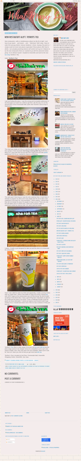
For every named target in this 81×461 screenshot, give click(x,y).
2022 (56, 184)
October (59, 206)
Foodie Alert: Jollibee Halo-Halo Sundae (66, 271)
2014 (56, 292)
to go (23, 368)
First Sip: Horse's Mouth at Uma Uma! (65, 228)
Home (27, 413)
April (58, 279)
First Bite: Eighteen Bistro (63, 223)
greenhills (30, 366)
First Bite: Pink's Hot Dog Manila (64, 251)
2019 (56, 191)
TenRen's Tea (19, 368)
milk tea (42, 347)
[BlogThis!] (31, 364)
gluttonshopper (24, 366)
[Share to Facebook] (33, 364)
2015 (56, 290)
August (59, 211)
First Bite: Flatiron (61, 244)
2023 (56, 181)
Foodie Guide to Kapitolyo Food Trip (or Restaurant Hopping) (67, 99)
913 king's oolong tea (13, 366)
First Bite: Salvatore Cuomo (63, 253)
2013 (56, 295)
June (58, 216)
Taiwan (10, 368)
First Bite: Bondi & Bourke (63, 233)
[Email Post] (27, 364)
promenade (41, 366)
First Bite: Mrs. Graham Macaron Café (65, 218)
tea (47, 294)
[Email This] (30, 364)
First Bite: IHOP (60, 238)
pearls (46, 152)
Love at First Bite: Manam (63, 268)
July (58, 214)
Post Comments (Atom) (17, 416)
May (58, 276)
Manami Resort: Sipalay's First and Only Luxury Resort (67, 136)
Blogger (43, 451)
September (59, 209)
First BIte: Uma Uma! (61, 226)
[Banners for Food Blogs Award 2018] (14, 426)
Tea (12, 347)
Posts (8, 439)
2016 (56, 199)
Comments (10, 442)
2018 (56, 194)
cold (19, 366)
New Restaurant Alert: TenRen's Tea (65, 231)
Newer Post (8, 413)
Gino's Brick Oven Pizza (62, 235)
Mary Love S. (56, 336)
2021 (56, 186)
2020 (56, 189)
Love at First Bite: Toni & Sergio (64, 273)
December (59, 201)
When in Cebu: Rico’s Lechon (66, 124)
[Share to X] (32, 364)
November (59, 204)
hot (34, 366)
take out (14, 368)
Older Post (47, 413)
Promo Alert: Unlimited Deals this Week (66, 221)
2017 (56, 196)
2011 (56, 300)
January (59, 287)
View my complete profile (59, 62)
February (59, 284)
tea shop (7, 55)
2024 (56, 179)
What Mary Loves (65, 38)
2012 (56, 297)
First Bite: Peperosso (61, 266)
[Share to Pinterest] (35, 364)
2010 (56, 302)
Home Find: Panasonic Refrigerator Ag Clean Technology (65, 149)
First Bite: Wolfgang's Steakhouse (65, 264)
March (58, 282)
